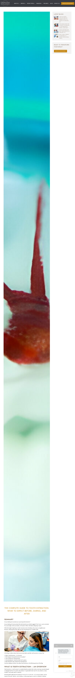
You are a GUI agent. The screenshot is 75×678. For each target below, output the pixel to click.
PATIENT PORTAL (30, 3)
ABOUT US (16, 3)
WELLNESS (45, 3)
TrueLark (71, 671)
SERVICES (23, 3)
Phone (59, 660)
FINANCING (38, 3)
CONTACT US (56, 3)
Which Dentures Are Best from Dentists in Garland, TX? (64, 31)
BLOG (51, 3)
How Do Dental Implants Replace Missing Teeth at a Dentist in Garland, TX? (64, 19)
